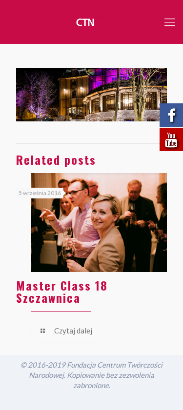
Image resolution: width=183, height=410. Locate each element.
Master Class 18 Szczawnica (62, 291)
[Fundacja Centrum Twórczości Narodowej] (91, 22)
